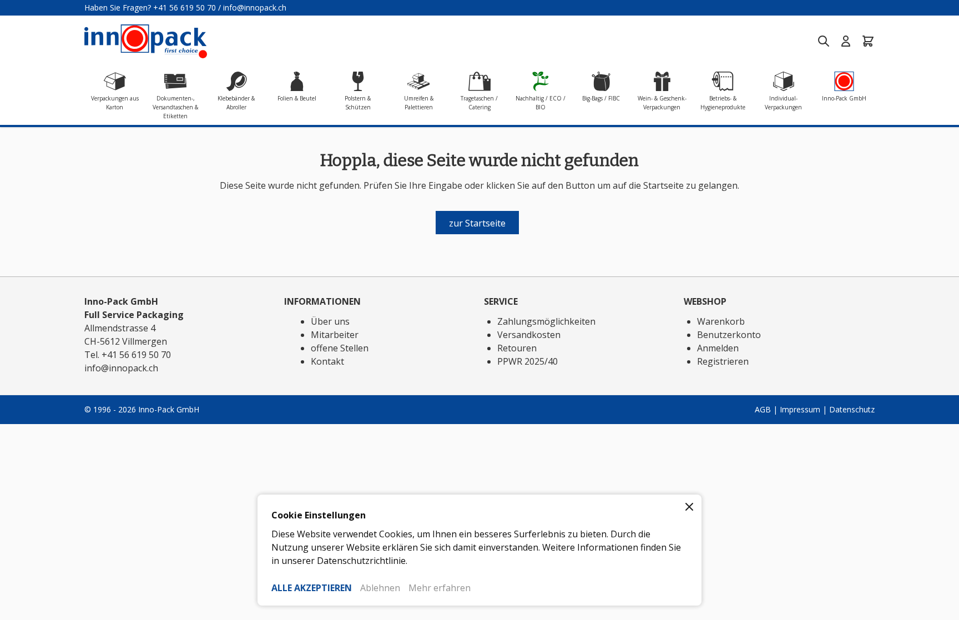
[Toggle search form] (823, 41)
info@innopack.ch (254, 7)
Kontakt (327, 361)
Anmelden (718, 348)
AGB (763, 409)
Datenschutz (852, 409)
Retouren (517, 348)
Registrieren (723, 361)
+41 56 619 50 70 (184, 7)
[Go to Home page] (145, 41)
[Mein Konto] (845, 41)
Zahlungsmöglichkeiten (546, 321)
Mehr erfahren (439, 588)
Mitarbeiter (335, 335)
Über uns (330, 321)
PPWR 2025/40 (527, 361)
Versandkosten (529, 335)
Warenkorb (721, 321)
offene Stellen (340, 348)
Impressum (800, 409)
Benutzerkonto (729, 335)
